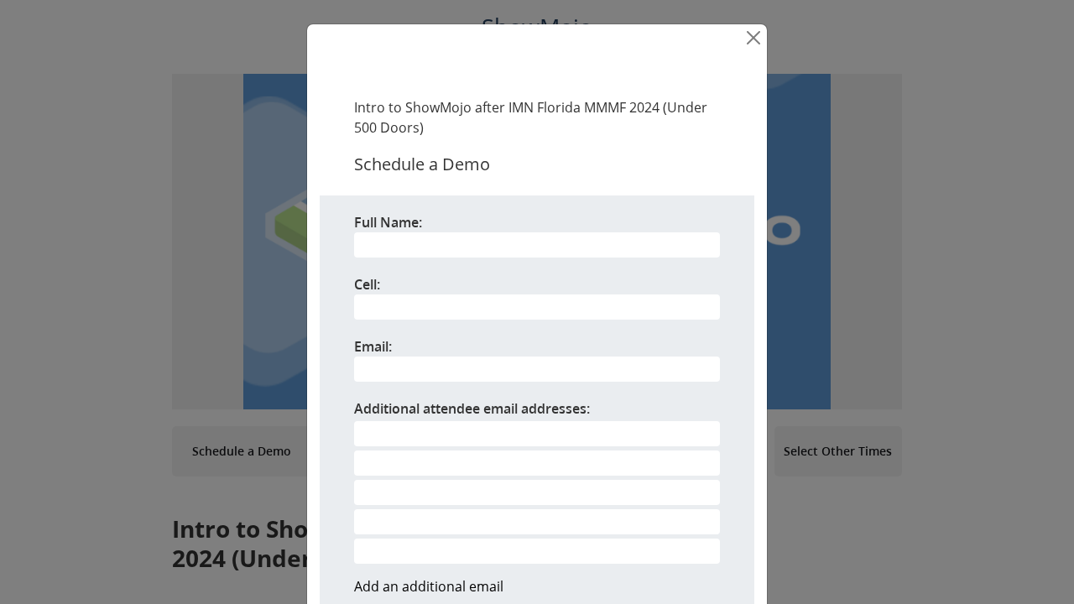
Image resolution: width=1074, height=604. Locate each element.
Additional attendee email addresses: (472, 408)
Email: (373, 346)
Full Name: (388, 222)
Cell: (367, 284)
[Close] (753, 38)
